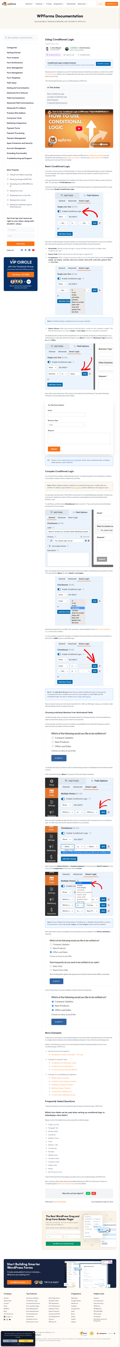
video (80, 697)
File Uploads (30, 1316)
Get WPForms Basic (103, 64)
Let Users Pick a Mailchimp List (61, 1091)
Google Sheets (76, 1300)
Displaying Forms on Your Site (20, 195)
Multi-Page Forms (54, 1298)
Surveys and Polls (54, 1314)
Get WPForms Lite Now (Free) (63, 1243)
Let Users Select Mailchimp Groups (63, 1095)
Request (51, 430)
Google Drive (75, 1308)
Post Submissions (54, 1306)
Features (28, 4)
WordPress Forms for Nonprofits (100, 1320)
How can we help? (60, 1202)
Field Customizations (16, 98)
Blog (5, 1311)
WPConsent (97, 1314)
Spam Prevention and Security (20, 143)
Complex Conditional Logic (57, 97)
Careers (6, 1298)
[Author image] (47, 49)
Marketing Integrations (17, 123)
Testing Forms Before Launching (21, 175)
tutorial (87, 697)
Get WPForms (112, 4)
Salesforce (74, 1303)
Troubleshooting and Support (19, 158)
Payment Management (16, 138)
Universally (97, 1316)
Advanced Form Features (17, 93)
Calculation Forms (31, 1319)
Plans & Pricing (98, 1303)
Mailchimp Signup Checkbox (61, 1088)
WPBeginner (98, 1308)
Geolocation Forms (32, 1322)
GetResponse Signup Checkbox (62, 1085)
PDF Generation (54, 1303)
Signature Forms (54, 1308)
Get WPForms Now (17, 1282)
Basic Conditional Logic (55, 94)
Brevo (73, 1314)
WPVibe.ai (97, 1306)
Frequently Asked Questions (57, 103)
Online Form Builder (32, 1298)
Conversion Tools (14, 118)
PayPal (73, 1319)
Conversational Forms (33, 1303)
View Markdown (85, 55)
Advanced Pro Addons (16, 108)
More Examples (52, 100)
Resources (81, 4)
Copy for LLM (70, 55)
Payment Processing (15, 133)
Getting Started (13, 52)
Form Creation (13, 58)
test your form (77, 488)
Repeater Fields (54, 1300)
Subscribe (20, 244)
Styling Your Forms (16, 191)
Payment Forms (13, 128)
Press (5, 1306)
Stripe (73, 1316)
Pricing (48, 4)
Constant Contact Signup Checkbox (63, 1081)
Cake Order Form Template (71, 460)
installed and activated (96, 155)
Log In (100, 4)
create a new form (96, 158)
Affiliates (6, 1308)
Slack (73, 1311)
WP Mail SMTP (98, 1311)
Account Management (16, 148)
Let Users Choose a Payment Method (64, 1070)
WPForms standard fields (66, 1184)
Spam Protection (54, 1311)
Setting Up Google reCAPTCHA (21, 179)
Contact (6, 1303)
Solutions (39, 4)
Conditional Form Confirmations (62, 1066)
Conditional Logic (31, 1300)
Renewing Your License (18, 200)
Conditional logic (51, 74)
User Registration (54, 1316)
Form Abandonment (32, 1311)
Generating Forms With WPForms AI (21, 185)
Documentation (98, 1300)
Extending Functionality (17, 153)
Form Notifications (15, 63)
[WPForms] (9, 4)
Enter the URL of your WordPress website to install (62, 1228)
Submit (54, 449)
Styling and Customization (18, 88)
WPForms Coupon (36, 1334)
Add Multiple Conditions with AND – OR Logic (67, 1055)
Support (96, 1298)
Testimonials (71, 4)
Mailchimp (74, 1298)
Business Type (53, 420)
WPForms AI (52, 1322)
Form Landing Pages (32, 1306)
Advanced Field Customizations (20, 103)
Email (50, 410)
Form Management (15, 73)
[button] (88, 1193)
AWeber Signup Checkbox (60, 1078)
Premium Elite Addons (16, 113)
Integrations (58, 4)
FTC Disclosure (8, 1314)
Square (73, 1322)
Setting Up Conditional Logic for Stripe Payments (21, 206)
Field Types (11, 83)
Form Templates (13, 78)
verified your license (73, 158)
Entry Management (15, 68)
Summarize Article (54, 55)
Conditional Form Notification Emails (63, 1063)
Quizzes (51, 1319)
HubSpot (74, 1306)
